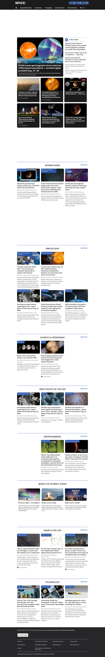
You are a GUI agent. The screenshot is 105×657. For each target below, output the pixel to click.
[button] (85, 3)
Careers (19, 648)
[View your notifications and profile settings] (80, 2)
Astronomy (38, 8)
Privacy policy (73, 641)
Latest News (73, 40)
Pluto (43, 342)
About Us (19, 641)
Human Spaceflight (23, 290)
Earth (43, 393)
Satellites (45, 290)
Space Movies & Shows (72, 441)
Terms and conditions (57, 641)
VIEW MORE (83, 165)
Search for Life (22, 535)
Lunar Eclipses (22, 170)
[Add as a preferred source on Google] (22, 635)
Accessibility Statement (41, 644)
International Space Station (24, 253)
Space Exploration (26, 8)
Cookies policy (21, 644)
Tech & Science (72, 8)
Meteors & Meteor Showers (47, 170)
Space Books (45, 441)
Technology (46, 586)
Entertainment (59, 8)
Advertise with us (56, 644)
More (81, 8)
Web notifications (74, 644)
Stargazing (48, 8)
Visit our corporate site (67, 630)
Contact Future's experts (41, 641)
